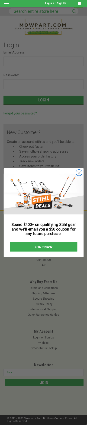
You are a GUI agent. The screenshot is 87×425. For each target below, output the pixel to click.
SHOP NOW (43, 246)
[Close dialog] (79, 172)
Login (48, 3)
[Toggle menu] (6, 6)
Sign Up (61, 3)
